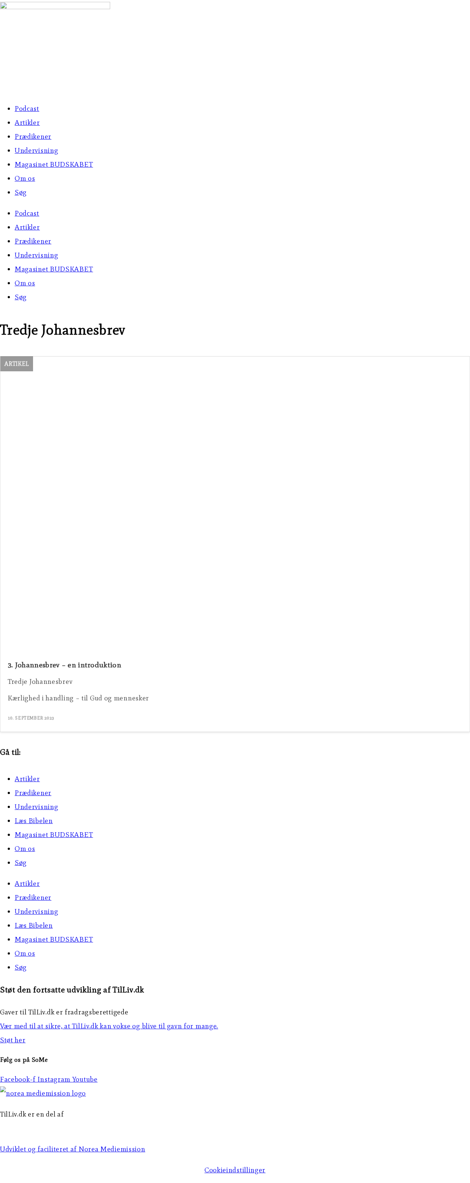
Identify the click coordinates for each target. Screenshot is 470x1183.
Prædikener (33, 136)
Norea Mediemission (33, 1128)
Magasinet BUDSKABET (54, 164)
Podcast (27, 108)
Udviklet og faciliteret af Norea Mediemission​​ (72, 1149)
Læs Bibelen (34, 820)
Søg (21, 192)
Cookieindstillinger (235, 1170)
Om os (25, 178)
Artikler (27, 122)
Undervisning (36, 150)
